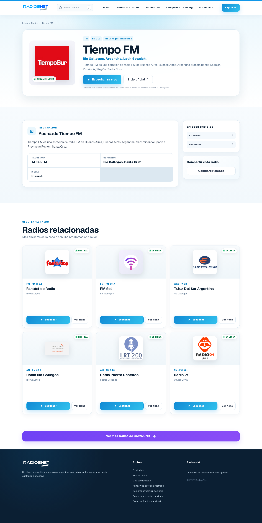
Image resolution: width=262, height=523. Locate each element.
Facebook (211, 144)
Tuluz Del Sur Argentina (194, 288)
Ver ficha (79, 319)
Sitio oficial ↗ (138, 79)
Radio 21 (181, 375)
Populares (153, 7)
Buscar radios (140, 475)
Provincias (206, 7)
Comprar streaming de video (148, 496)
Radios (34, 23)
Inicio (106, 7)
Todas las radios (128, 7)
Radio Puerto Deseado (119, 375)
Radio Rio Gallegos (42, 375)
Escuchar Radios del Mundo (147, 501)
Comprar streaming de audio (148, 490)
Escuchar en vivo (104, 79)
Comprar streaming (179, 7)
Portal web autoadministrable (148, 485)
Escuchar (50, 319)
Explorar (231, 7)
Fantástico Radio (40, 288)
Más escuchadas (142, 480)
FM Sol (106, 288)
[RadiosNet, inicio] (35, 8)
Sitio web (211, 135)
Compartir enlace (211, 171)
